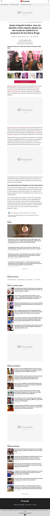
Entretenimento (29, 279)
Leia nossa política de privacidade (25, 513)
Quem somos (28, 504)
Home (8, 22)
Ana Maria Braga (24, 22)
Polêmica (38, 279)
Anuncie (34, 504)
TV (34, 279)
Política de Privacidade (19, 504)
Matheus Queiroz (15, 212)
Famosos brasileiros (12, 279)
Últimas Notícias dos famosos (15, 22)
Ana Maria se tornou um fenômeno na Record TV (20, 127)
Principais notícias (21, 279)
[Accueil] (25, 1)
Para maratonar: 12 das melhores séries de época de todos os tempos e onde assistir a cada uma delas (28, 479)
